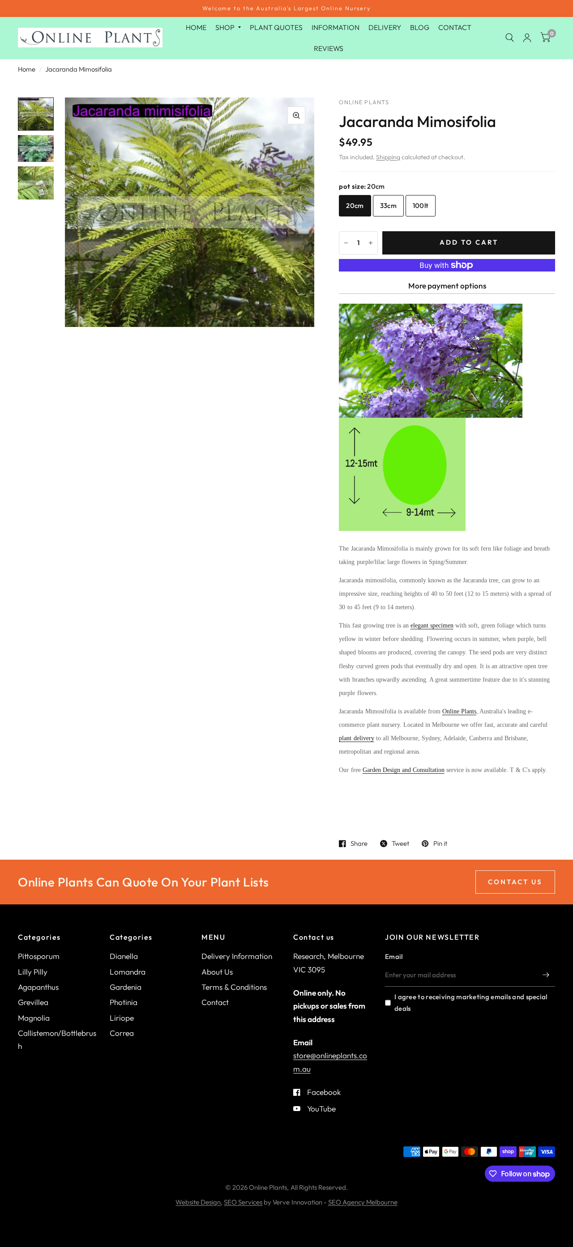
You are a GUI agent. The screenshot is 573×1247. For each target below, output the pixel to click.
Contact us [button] (515, 882)
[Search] (509, 38)
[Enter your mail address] (546, 975)
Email (394, 956)
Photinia (123, 1002)
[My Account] (527, 38)
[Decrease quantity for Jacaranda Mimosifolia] (346, 243)
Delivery (384, 27)
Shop (225, 27)
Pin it (440, 843)
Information (335, 27)
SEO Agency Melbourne (363, 1202)
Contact (454, 27)
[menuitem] (196, 27)
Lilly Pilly (32, 971)
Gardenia (125, 987)
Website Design (198, 1202)
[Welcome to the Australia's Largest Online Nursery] (286, 8)
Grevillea (33, 1002)
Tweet (400, 843)
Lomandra (127, 971)
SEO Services (243, 1202)
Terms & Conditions (234, 987)
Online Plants (459, 711)
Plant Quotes (276, 27)
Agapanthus (38, 987)
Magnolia (34, 1017)
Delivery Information (236, 956)
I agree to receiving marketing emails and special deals (470, 1003)
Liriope (122, 1017)
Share (359, 843)
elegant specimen (432, 625)
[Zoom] (296, 115)
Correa (122, 1033)
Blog (419, 27)
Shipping (388, 157)
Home (196, 27)
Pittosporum (39, 956)
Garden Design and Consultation (404, 770)
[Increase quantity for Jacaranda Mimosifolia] (370, 243)
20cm (354, 205)
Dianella (124, 956)
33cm (388, 205)
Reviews (328, 47)
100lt (421, 205)
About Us (217, 971)
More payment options (447, 285)
